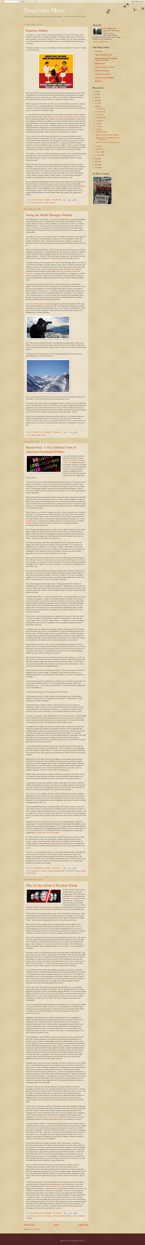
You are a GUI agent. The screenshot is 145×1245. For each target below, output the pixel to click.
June (98, 126)
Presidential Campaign (73, 871)
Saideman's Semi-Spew (102, 74)
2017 (96, 103)
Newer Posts (29, 1225)
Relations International (102, 70)
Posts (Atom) (36, 1229)
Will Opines (99, 81)
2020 (96, 94)
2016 (96, 106)
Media (38, 435)
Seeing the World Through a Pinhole (49, 215)
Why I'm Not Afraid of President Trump (51, 885)
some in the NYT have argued (52, 1117)
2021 (96, 91)
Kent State (55, 1216)
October (99, 114)
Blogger (82, 1241)
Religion (83, 871)
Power (75, 1216)
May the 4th (63, 1216)
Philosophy (56, 871)
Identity (44, 871)
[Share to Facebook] (74, 200)
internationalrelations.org (103, 55)
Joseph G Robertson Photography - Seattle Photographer (106, 59)
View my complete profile (100, 41)
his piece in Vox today (56, 1186)
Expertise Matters (37, 30)
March (98, 149)
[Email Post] (64, 200)
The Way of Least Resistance (104, 77)
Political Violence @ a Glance (104, 67)
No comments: (56, 200)
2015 (96, 159)
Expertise (34, 203)
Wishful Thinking (31, 873)
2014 (96, 162)
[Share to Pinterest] (76, 200)
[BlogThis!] (70, 200)
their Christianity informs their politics (47, 833)
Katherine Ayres (100, 63)
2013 (96, 164)
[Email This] (68, 200)
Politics (43, 435)
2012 (96, 167)
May (98, 129)
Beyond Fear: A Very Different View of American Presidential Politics (51, 449)
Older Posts (83, 1225)
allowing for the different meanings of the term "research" (66, 117)
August (98, 120)
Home (56, 1225)
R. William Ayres (110, 28)
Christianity (34, 871)
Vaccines (53, 203)
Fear (39, 871)
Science (46, 203)
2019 (96, 97)
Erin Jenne (98, 51)
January (99, 155)
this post (73, 896)
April (98, 146)
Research (40, 203)
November (99, 112)
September (100, 117)
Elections (34, 1216)
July (97, 123)
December (99, 109)
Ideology (33, 435)
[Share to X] (72, 200)
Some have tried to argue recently (37, 304)
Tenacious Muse (44, 10)
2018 (96, 100)
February (99, 152)
